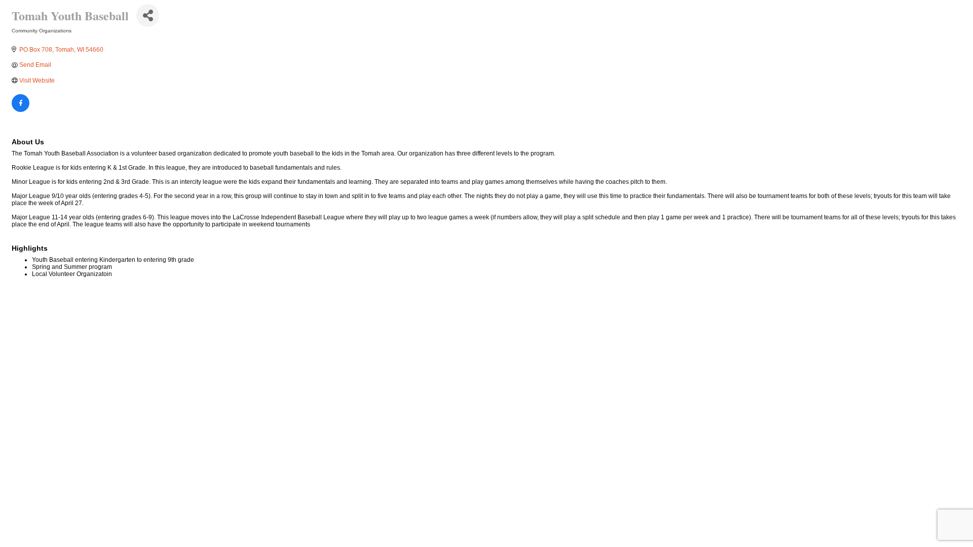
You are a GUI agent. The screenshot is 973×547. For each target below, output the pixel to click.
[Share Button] (147, 15)
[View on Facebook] (20, 109)
